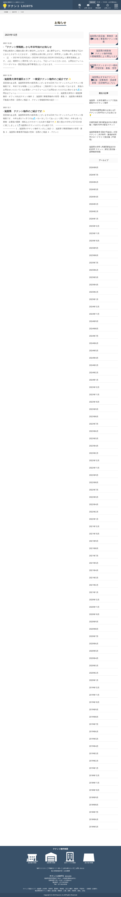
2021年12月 (94, 526)
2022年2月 (93, 512)
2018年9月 (93, 797)
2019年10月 (94, 702)
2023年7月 (93, 424)
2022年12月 (94, 460)
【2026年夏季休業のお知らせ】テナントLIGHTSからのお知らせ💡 (102, 112)
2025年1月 (93, 299)
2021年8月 (93, 548)
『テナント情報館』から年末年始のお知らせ (28, 46)
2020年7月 (93, 636)
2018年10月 (94, 790)
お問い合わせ (80, 868)
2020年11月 (94, 607)
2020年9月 (93, 622)
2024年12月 (94, 307)
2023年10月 (94, 402)
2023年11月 (94, 394)
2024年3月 (93, 365)
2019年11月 (94, 695)
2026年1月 (93, 219)
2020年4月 (93, 658)
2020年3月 (93, 665)
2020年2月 (93, 673)
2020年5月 (93, 651)
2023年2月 (93, 453)
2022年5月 (93, 497)
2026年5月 (93, 189)
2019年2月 (93, 761)
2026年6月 (93, 182)
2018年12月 (94, 775)
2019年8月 (93, 717)
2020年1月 (93, 680)
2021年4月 (93, 570)
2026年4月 (93, 197)
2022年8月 (93, 482)
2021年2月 (93, 585)
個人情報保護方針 (57, 871)
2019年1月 (93, 768)
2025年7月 (93, 263)
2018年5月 (93, 827)
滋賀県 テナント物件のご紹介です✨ (24, 111)
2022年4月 (93, 504)
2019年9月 (93, 709)
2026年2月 (93, 211)
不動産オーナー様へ (54, 868)
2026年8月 (93, 167)
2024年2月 (93, 372)
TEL (79, 8)
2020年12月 (94, 600)
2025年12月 (94, 226)
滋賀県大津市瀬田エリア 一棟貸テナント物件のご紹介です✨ (37, 79)
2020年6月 (93, 644)
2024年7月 (93, 336)
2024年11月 (94, 314)
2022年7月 (93, 490)
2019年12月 (94, 687)
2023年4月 (93, 446)
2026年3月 (93, 204)
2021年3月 (93, 578)
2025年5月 (93, 277)
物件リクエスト (42, 868)
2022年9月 (93, 475)
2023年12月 (94, 387)
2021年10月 (94, 534)
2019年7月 (93, 724)
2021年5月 (93, 563)
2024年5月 (93, 350)
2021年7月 (93, 556)
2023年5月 (93, 438)
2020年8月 (93, 629)
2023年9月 (93, 409)
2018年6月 (93, 819)
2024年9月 (93, 321)
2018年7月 (93, 812)
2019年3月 (93, 753)
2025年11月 (94, 233)
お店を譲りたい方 (68, 868)
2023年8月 (93, 416)
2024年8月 (93, 329)
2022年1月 (93, 519)
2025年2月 (93, 292)
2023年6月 (93, 431)
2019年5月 (93, 739)
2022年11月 (94, 468)
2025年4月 (93, 285)
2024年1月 (93, 380)
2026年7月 (93, 175)
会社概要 (67, 871)
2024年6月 (93, 343)
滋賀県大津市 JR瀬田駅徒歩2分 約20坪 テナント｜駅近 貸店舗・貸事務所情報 (103, 149)
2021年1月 (93, 592)
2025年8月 (93, 255)
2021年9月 (93, 541)
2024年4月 (93, 358)
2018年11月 (94, 783)
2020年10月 (94, 614)
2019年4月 (93, 746)
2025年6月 (93, 270)
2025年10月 (94, 241)
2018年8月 (93, 805)
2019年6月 (93, 731)
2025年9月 (93, 248)
